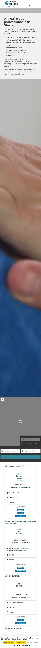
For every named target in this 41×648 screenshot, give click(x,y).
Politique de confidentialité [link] (21, 645)
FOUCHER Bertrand (20, 485)
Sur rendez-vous (20, 516)
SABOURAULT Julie (21, 595)
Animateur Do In (14, 548)
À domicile (20, 513)
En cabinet (20, 510)
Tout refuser (21, 642)
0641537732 (13, 607)
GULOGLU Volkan (20, 540)
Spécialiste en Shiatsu (16, 493)
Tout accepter (9, 642)
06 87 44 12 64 (13, 497)
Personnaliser (33, 642)
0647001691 (13, 555)
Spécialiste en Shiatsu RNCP (20, 487)
